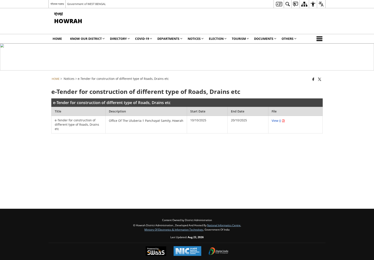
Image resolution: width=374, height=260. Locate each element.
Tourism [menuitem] (239, 39)
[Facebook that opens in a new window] (313, 79)
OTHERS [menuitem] (287, 39)
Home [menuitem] (57, 39)
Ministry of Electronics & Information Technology (173, 229)
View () (277, 121)
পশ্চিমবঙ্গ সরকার (57, 4)
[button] (320, 38)
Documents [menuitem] (263, 39)
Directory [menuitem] (118, 39)
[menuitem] (279, 4)
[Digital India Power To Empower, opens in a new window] (218, 251)
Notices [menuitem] (194, 39)
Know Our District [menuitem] (86, 39)
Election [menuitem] (216, 39)
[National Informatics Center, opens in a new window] (187, 251)
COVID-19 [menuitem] (142, 39)
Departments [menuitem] (168, 39)
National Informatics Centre (223, 225)
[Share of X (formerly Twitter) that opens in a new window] (319, 79)
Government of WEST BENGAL (86, 4)
